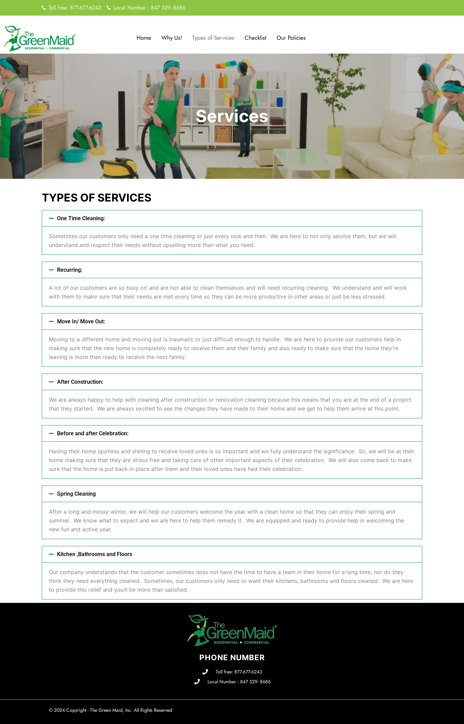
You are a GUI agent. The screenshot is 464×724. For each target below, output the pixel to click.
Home (144, 38)
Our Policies (291, 38)
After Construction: (80, 382)
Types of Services (213, 38)
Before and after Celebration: (92, 433)
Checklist (255, 38)
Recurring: (69, 270)
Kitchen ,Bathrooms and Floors (94, 554)
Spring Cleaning (76, 494)
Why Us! (171, 38)
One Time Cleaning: (81, 218)
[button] (232, 218)
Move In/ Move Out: (81, 321)
